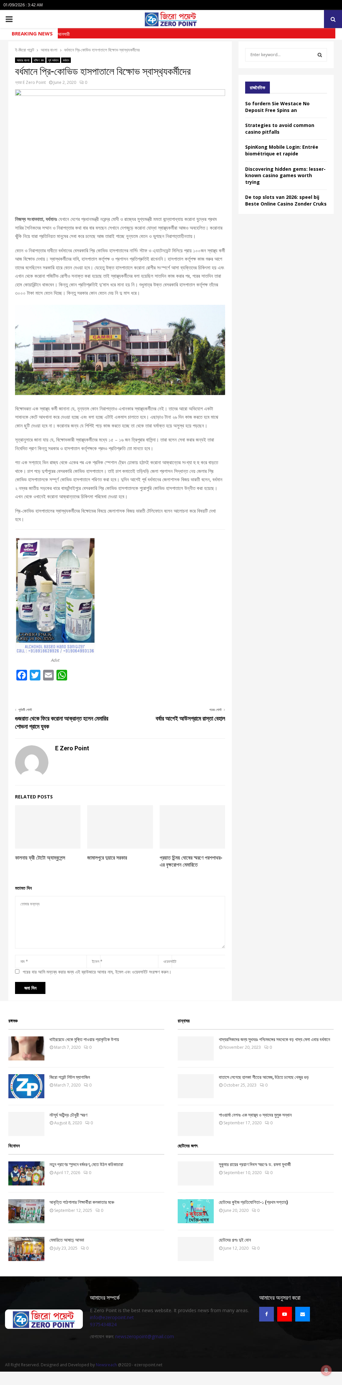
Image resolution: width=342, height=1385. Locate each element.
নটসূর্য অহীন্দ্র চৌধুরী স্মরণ (68, 1115)
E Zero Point (34, 82)
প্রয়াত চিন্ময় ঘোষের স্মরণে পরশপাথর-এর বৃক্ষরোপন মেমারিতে (191, 861)
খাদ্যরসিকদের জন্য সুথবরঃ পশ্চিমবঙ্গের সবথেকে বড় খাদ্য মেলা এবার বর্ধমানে (274, 1039)
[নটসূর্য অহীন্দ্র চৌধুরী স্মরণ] (26, 1124)
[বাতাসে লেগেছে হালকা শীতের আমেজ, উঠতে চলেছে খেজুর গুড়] (196, 1086)
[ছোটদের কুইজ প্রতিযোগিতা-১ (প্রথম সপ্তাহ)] (196, 1211)
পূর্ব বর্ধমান (53, 60)
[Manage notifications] (326, 1370)
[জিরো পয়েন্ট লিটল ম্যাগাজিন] (26, 1086)
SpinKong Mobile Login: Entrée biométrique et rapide (281, 150)
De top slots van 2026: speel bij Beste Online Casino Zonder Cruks (286, 200)
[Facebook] (266, 1314)
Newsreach (106, 1365)
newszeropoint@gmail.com (144, 1336)
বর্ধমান (66, 60)
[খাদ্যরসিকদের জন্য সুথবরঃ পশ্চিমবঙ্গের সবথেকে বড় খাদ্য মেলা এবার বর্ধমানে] (196, 1048)
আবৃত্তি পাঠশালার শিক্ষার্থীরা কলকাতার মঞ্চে (81, 1202)
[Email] (302, 1314)
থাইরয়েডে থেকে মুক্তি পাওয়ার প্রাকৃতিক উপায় (84, 1039)
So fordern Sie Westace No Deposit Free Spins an (277, 106)
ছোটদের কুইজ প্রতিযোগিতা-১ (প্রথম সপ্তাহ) (253, 1202)
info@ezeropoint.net (112, 1317)
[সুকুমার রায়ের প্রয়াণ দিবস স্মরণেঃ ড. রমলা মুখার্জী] (196, 1173)
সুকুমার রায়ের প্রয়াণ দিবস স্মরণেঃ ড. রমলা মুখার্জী (255, 1164)
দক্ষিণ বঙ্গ (39, 60)
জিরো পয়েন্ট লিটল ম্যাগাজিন (69, 1077)
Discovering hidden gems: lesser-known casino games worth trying (285, 175)
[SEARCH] (320, 54)
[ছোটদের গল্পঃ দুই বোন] (196, 1249)
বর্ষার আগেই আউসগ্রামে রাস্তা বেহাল (190, 718)
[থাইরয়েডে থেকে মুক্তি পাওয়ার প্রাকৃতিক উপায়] (26, 1048)
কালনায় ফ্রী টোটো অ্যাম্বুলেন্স (40, 858)
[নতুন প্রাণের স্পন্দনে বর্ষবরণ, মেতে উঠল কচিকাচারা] (26, 1173)
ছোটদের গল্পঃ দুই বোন (235, 1240)
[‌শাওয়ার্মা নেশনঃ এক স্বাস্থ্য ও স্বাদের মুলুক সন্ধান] (196, 1124)
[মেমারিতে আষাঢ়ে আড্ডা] (26, 1249)
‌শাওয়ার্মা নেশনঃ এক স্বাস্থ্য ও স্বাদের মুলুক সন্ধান (255, 1115)
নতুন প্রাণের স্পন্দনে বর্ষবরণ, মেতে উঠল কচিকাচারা (86, 1164)
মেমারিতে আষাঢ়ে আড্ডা (66, 1240)
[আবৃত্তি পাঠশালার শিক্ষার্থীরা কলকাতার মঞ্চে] (26, 1211)
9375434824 (103, 1324)
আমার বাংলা (23, 60)
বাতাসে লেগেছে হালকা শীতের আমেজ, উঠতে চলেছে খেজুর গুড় (264, 1077)
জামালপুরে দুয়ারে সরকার (107, 858)
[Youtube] (284, 1314)
